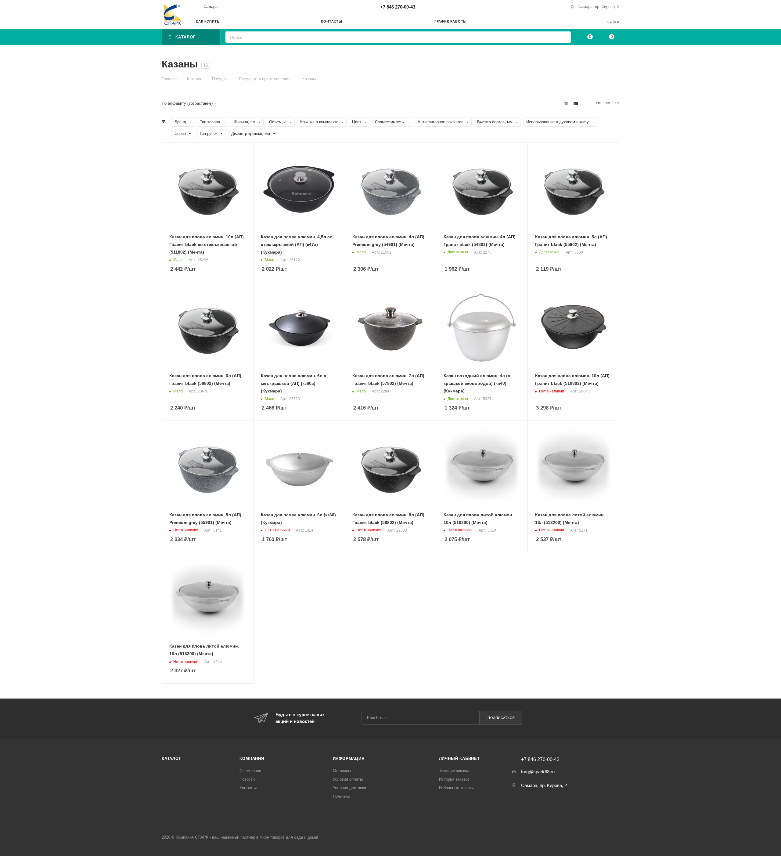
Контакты (248, 788)
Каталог (171, 758)
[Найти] (564, 37)
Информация (349, 758)
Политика (341, 796)
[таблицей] (617, 104)
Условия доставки (349, 788)
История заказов (454, 779)
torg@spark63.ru (538, 771)
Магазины (342, 770)
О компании (250, 770)
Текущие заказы (454, 770)
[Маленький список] (566, 104)
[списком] (608, 104)
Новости (247, 779)
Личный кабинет (459, 758)
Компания (251, 758)
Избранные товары (456, 788)
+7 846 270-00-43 (397, 6)
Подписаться (501, 718)
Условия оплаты (348, 779)
